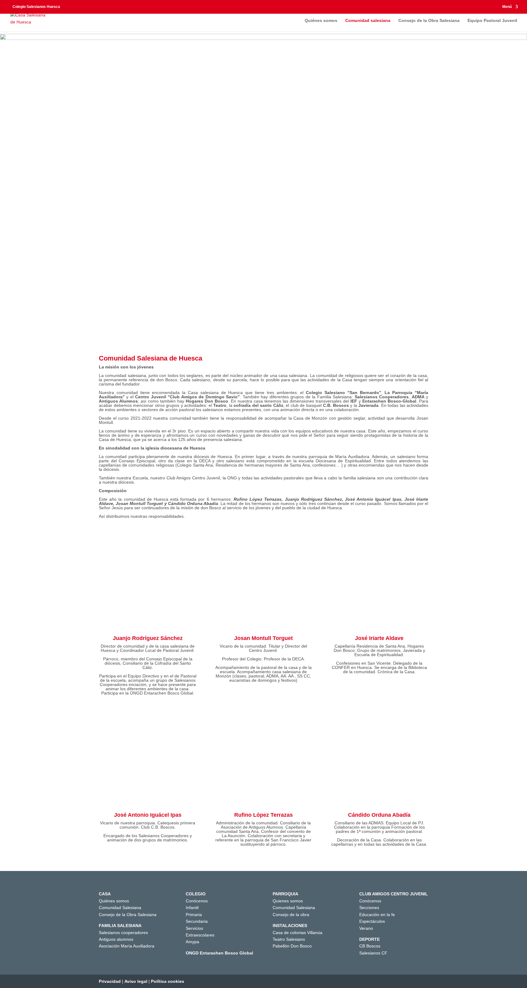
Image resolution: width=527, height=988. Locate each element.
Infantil (192, 907)
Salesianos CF (373, 953)
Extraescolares (200, 935)
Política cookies (167, 981)
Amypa (192, 941)
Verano (366, 928)
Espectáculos (372, 921)
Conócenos (197, 900)
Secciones (369, 907)
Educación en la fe (377, 914)
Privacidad (110, 981)
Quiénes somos (321, 20)
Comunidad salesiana (367, 20)
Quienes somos (288, 900)
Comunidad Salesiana (120, 907)
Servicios (194, 928)
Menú (507, 7)
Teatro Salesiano (289, 939)
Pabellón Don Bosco (292, 946)
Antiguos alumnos (116, 939)
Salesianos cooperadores (123, 932)
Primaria (194, 914)
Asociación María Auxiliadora (126, 946)
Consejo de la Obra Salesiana (429, 20)
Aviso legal (135, 981)
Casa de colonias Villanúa (297, 932)
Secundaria (197, 921)
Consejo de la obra (291, 914)
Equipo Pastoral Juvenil (492, 20)
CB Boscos (369, 946)
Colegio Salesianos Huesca (36, 7)
